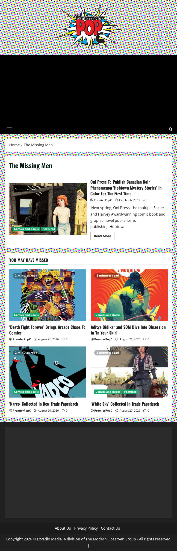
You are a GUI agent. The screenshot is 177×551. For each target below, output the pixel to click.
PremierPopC (103, 200)
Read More (104, 237)
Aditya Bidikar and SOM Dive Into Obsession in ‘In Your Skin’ (128, 330)
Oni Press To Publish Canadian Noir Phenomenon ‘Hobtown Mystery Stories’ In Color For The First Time (48, 209)
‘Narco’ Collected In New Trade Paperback (43, 404)
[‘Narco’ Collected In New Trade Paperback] (47, 372)
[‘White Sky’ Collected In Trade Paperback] (129, 372)
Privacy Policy (86, 528)
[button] (10, 129)
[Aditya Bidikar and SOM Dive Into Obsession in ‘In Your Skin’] (129, 295)
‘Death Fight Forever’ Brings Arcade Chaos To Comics (47, 330)
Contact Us (110, 528)
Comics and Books (26, 229)
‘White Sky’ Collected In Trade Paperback (125, 404)
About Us (63, 528)
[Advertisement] (88, 90)
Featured (49, 229)
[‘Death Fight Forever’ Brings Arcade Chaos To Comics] (47, 295)
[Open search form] (170, 129)
